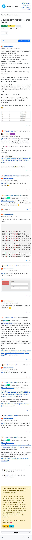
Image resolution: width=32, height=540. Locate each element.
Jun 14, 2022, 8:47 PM (22, 198)
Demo (27, 7)
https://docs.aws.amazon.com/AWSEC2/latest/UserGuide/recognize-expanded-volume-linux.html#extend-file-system (16, 394)
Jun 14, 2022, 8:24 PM (12, 136)
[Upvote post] (26, 125)
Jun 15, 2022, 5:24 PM (12, 370)
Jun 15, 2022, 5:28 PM (22, 385)
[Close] (29, 488)
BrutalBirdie (6, 134)
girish (4, 198)
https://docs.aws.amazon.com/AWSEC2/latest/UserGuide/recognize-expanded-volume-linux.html (16, 160)
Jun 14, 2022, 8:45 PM (12, 180)
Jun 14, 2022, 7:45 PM (12, 48)
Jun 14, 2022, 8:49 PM (12, 271)
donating (15, 166)
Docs (23, 9)
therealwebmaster (8, 46)
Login (11, 526)
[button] (2, 537)
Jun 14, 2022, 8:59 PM (12, 303)
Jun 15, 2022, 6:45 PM (22, 440)
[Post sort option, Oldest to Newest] (3, 41)
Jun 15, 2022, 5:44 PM (12, 420)
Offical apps (25, 3)
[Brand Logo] (4, 6)
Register (5, 526)
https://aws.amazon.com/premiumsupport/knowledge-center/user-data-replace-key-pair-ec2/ (16, 353)
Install (28, 9)
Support (12, 25)
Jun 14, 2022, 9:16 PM (21, 320)
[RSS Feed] (21, 28)
